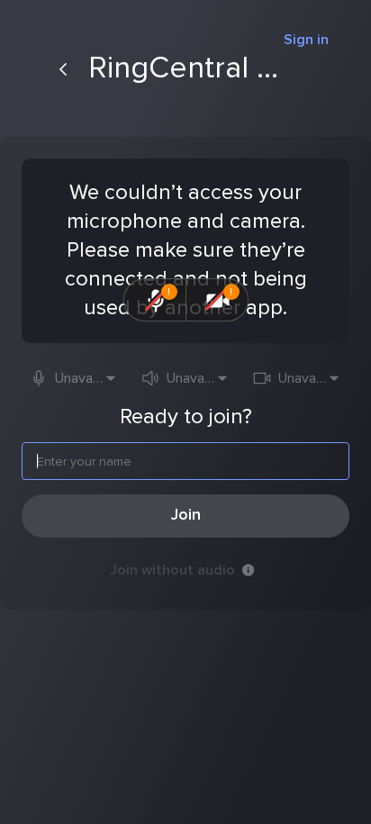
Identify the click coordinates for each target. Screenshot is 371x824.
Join (186, 515)
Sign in (306, 39)
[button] (74, 378)
